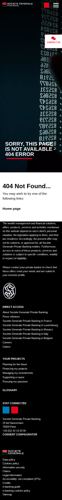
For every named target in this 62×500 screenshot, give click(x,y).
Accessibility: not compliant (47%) (21, 478)
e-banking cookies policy (16, 490)
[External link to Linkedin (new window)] (6, 410)
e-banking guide (11, 486)
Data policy (9, 459)
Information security (14, 467)
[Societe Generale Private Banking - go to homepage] (21, 5)
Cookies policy (11, 463)
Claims (7, 346)
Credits (7, 482)
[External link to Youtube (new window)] (14, 410)
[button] (46, 5)
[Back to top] (56, 495)
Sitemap (7, 494)
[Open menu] (56, 5)
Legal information (12, 475)
